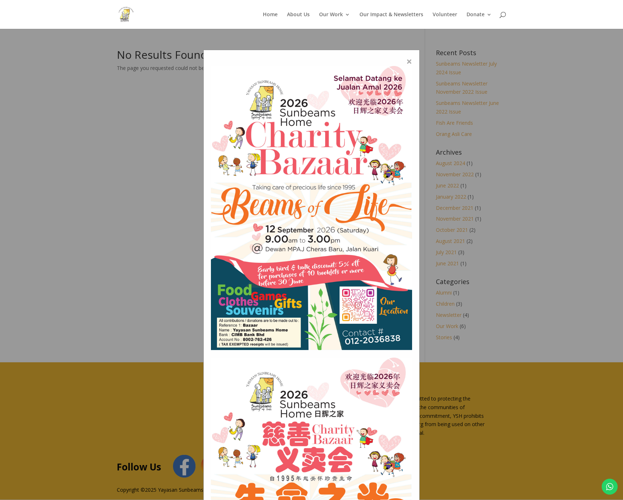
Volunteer (445, 15)
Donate (476, 15)
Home (270, 15)
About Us (298, 15)
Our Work (331, 15)
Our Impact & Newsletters (391, 15)
